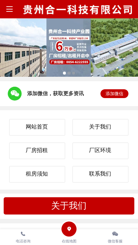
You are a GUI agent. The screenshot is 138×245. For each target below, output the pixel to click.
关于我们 (68, 205)
